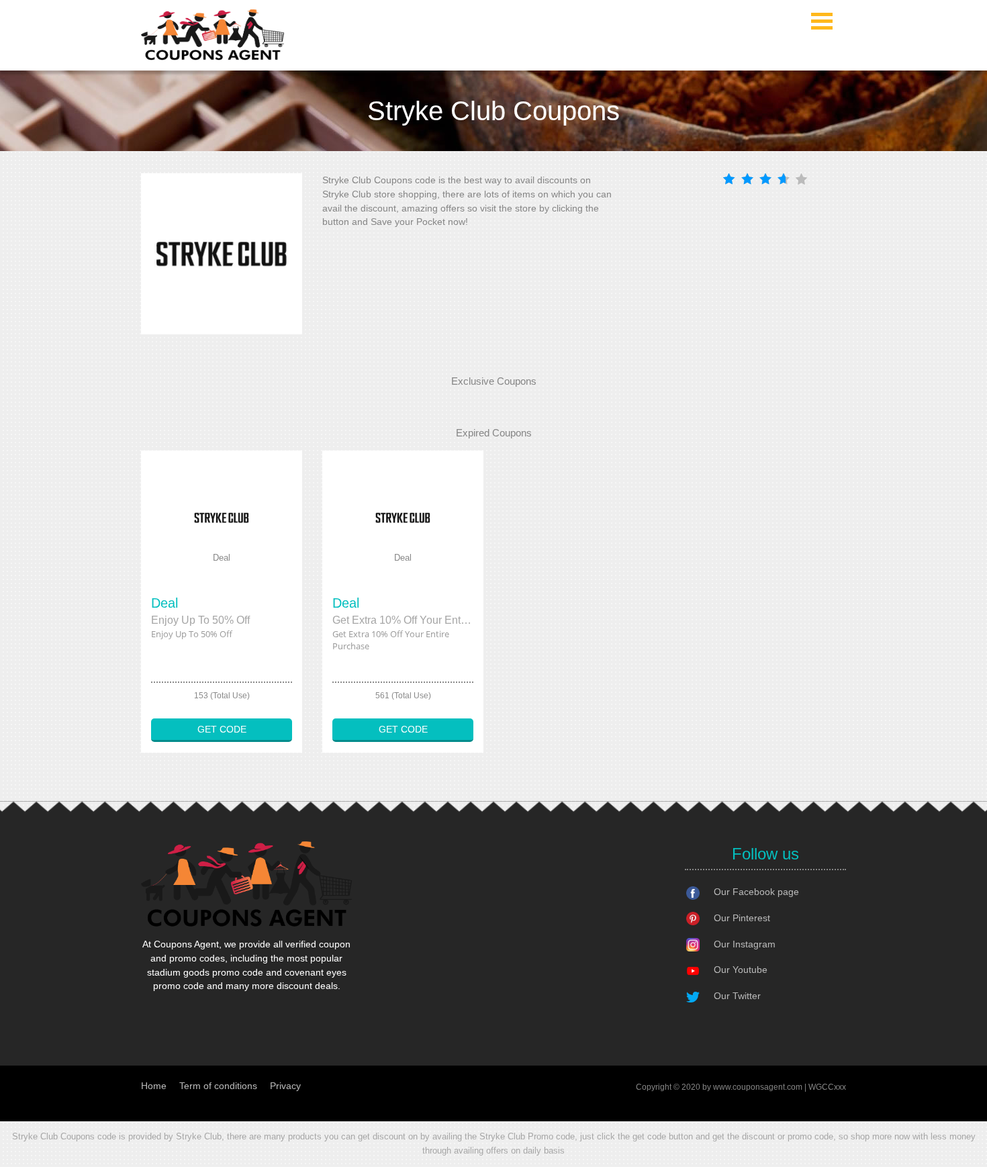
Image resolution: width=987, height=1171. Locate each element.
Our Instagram (744, 944)
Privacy (285, 1085)
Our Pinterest (742, 917)
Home (154, 1085)
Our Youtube (740, 969)
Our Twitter (737, 995)
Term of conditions (218, 1085)
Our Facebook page (756, 891)
